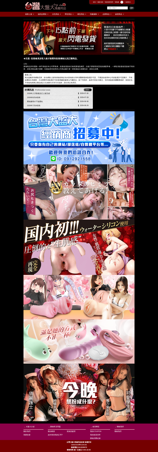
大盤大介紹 (30, 427)
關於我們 (26, 431)
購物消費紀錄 (95, 438)
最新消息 (100, 2)
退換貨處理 (71, 431)
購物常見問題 (55, 427)
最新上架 (28, 14)
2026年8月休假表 (33, 97)
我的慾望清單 (109, 2)
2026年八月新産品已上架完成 (38, 93)
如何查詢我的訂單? (55, 435)
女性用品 (55, 14)
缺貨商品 (118, 14)
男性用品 (68, 14)
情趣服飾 (93, 14)
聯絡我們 (120, 427)
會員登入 (128, 2)
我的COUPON (95, 431)
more (87, 90)
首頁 (94, 2)
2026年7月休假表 (33, 105)
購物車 (118, 2)
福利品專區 (42, 14)
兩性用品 (80, 14)
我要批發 (26, 435)
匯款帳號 (51, 431)
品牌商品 (106, 14)
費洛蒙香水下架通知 (35, 101)
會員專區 (95, 427)
